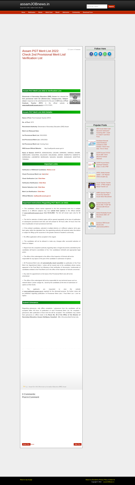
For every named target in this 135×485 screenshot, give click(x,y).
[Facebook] (91, 54)
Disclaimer (95, 479)
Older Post (78, 444)
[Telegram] (109, 54)
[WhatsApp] (105, 54)
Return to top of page (26, 479)
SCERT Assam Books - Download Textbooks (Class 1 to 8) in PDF (103, 164)
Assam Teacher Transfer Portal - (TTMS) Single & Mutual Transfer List (103, 184)
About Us (88, 479)
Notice (49, 170)
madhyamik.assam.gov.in (42, 196)
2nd (47, 174)
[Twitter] (96, 54)
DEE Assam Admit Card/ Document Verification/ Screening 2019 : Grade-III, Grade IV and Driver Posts (103, 132)
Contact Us (112, 479)
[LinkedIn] (100, 54)
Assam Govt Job (33, 387)
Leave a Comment (75, 49)
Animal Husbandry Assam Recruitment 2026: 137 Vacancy (103, 215)
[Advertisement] (68, 30)
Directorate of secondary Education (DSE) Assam (52, 387)
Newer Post (26, 444)
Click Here (41, 178)
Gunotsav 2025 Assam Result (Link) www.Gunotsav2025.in (103, 225)
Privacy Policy (103, 479)
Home (32, 444)
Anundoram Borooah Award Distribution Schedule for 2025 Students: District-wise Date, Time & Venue (102, 144)
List (54, 170)
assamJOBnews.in (35, 4)
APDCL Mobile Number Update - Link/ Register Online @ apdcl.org (103, 174)
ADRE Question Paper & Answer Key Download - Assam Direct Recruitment (104, 194)
